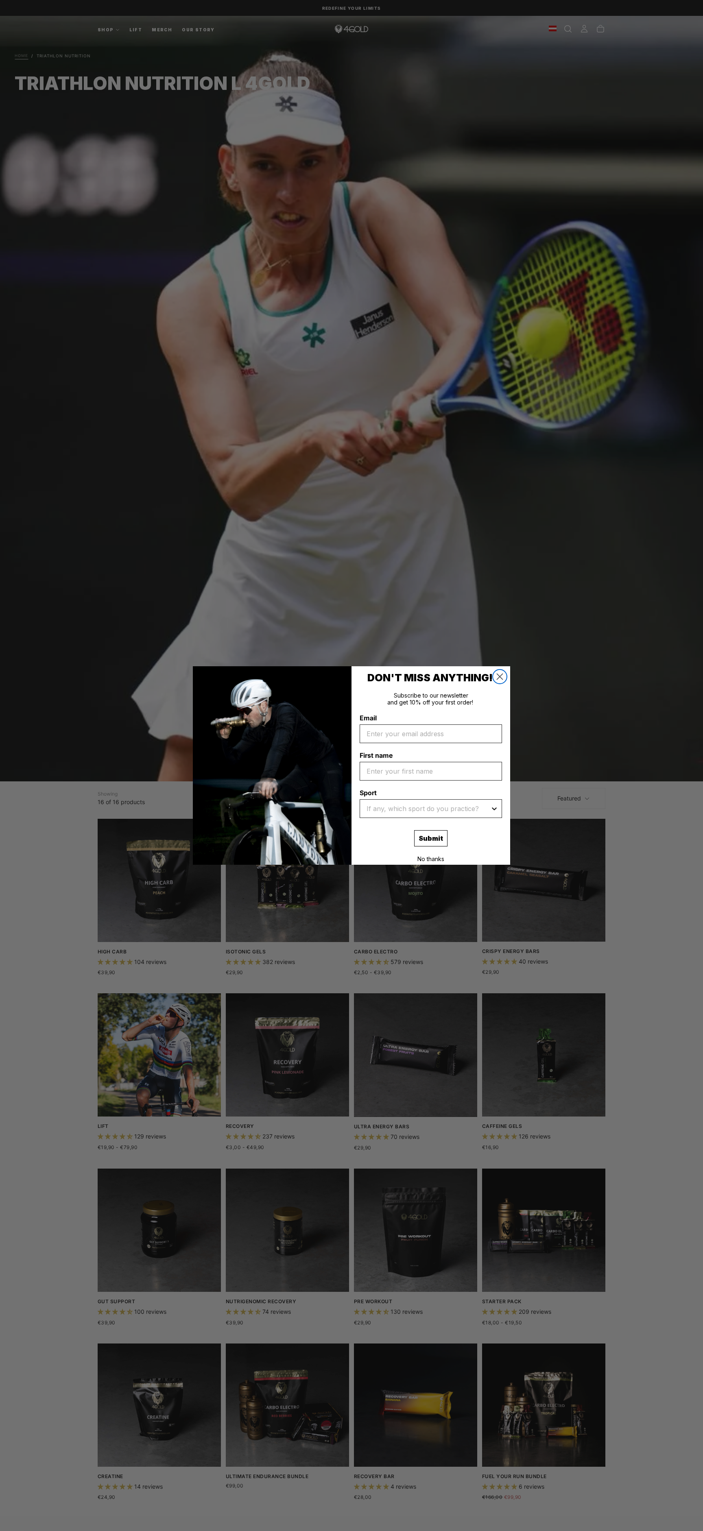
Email (368, 718)
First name (376, 755)
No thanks (430, 858)
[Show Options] (494, 809)
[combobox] (428, 809)
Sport (368, 793)
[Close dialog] (500, 677)
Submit (431, 838)
